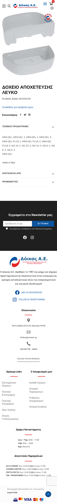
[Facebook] (24, 237)
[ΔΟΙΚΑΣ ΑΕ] (25, 6)
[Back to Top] (48, 494)
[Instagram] (32, 237)
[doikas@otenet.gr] (28, 332)
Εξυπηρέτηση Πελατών (9, 384)
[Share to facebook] (20, 115)
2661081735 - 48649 (28, 349)
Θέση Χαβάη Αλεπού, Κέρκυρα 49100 (28, 326)
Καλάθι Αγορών (37, 382)
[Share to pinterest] (29, 115)
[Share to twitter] (25, 115)
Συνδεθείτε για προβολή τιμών (17, 107)
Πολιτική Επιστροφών (8, 393)
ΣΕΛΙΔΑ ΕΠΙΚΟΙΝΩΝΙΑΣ (28, 359)
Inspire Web (12, 492)
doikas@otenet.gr (28, 337)
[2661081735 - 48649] (28, 344)
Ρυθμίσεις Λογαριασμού (36, 399)
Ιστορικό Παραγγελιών (36, 390)
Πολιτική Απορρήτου (8, 402)
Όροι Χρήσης (9, 410)
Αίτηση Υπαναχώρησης (10, 417)
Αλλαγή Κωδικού (38, 406)
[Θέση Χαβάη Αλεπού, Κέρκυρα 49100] (28, 320)
